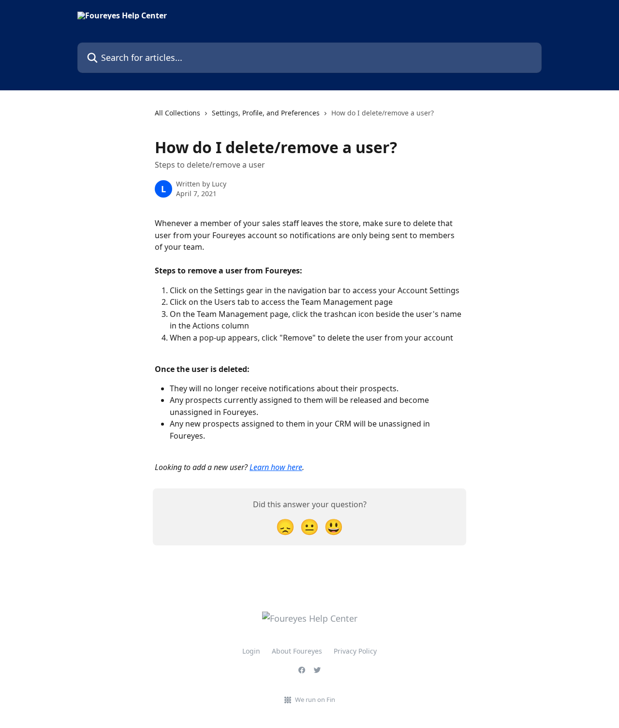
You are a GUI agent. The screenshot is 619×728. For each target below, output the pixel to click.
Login (251, 651)
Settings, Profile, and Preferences (266, 112)
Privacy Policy (355, 651)
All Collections (177, 112)
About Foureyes (297, 651)
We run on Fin (315, 699)
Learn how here (276, 467)
